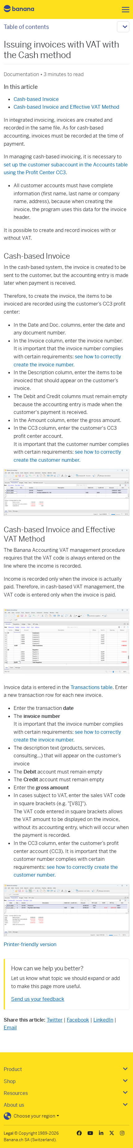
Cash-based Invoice (36, 99)
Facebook (78, 1020)
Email (10, 1027)
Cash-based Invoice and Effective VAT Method (66, 107)
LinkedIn (103, 1020)
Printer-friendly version (30, 944)
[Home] (24, 9)
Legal (8, 1133)
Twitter (54, 1020)
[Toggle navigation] (123, 10)
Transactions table (92, 687)
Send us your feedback (37, 999)
